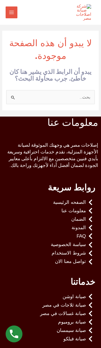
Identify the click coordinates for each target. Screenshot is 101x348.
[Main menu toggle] (11, 12)
